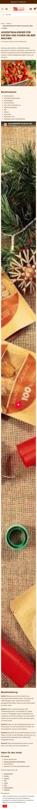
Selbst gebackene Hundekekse (14, 762)
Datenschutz (21, 802)
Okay (4, 806)
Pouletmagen (8, 788)
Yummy (6, 776)
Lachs (6, 783)
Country (6, 778)
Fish (5, 781)
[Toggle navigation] (2, 9)
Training (6, 790)
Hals (5, 785)
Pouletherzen (8, 774)
